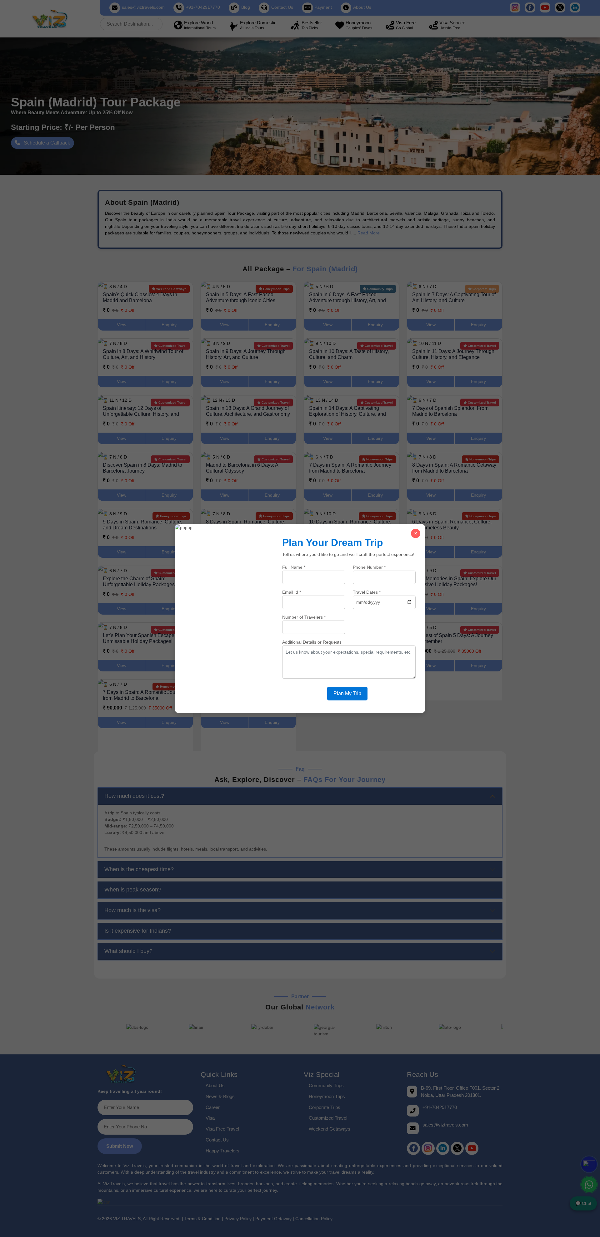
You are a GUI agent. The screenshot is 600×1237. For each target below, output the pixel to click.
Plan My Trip (347, 693)
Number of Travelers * (304, 617)
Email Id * (291, 592)
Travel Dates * (367, 592)
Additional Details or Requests (312, 642)
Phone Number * (369, 567)
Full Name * (293, 567)
